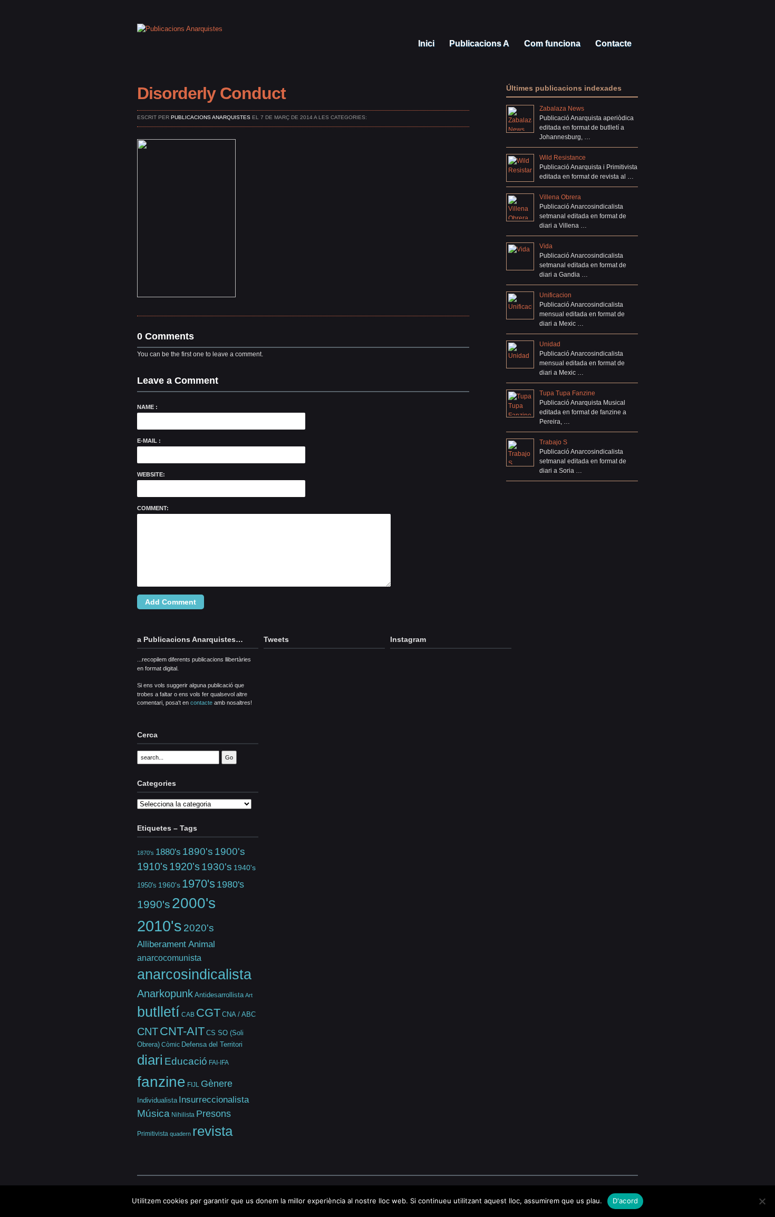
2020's (198, 927)
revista (212, 1131)
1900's (230, 851)
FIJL (193, 1084)
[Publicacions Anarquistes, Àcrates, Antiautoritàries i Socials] (179, 29)
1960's (169, 885)
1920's (184, 866)
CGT (208, 1012)
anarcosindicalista (194, 974)
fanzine (161, 1081)
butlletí (158, 1012)
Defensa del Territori (212, 1044)
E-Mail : (149, 440)
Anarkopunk (165, 993)
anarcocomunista (169, 957)
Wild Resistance (562, 157)
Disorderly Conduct (211, 93)
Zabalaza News (561, 108)
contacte (201, 702)
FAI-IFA (219, 1062)
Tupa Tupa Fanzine (567, 393)
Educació (185, 1061)
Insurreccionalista (214, 1100)
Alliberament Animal (176, 944)
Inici (425, 43)
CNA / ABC (239, 1014)
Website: (151, 474)
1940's (245, 867)
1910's (152, 866)
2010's (159, 925)
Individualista (157, 1100)
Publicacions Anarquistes (210, 117)
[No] (762, 1201)
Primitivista (152, 1133)
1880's (168, 851)
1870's (145, 853)
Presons (213, 1113)
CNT (147, 1031)
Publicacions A (478, 43)
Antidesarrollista (219, 995)
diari (150, 1060)
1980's (230, 884)
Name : (147, 407)
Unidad (549, 344)
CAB (188, 1014)
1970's (198, 883)
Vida (546, 246)
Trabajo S (553, 442)
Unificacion (555, 295)
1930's (216, 866)
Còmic (170, 1044)
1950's (147, 885)
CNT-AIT (182, 1031)
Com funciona (551, 43)
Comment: (153, 508)
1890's (197, 851)
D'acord (625, 1200)
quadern (180, 1134)
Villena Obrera (560, 197)
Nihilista (183, 1114)
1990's (153, 904)
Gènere (216, 1083)
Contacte (612, 43)
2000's (194, 903)
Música (153, 1113)
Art (249, 995)
